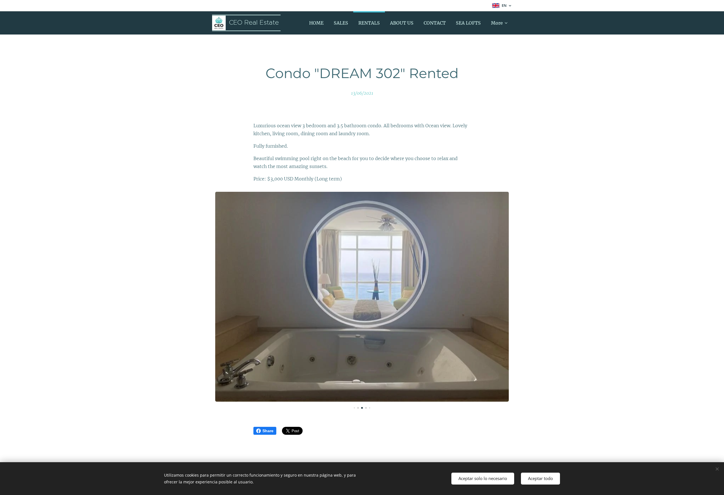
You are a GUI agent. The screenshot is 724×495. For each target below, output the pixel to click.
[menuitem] (316, 23)
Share (267, 431)
